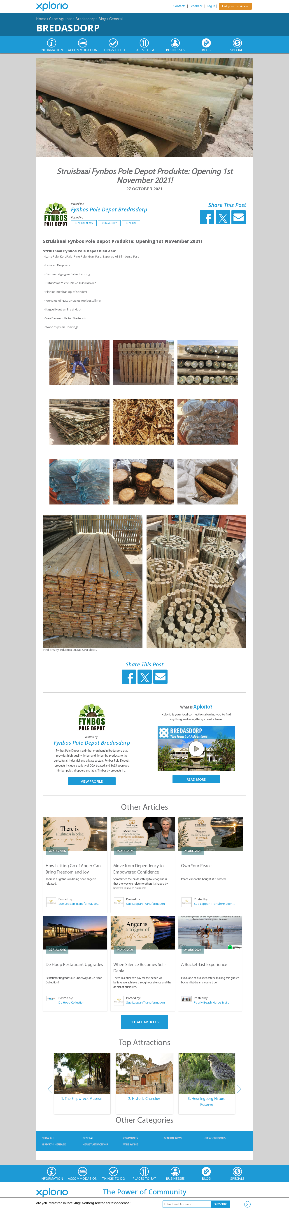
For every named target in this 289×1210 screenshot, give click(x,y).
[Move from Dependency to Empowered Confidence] (143, 834)
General (116, 18)
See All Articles (144, 1022)
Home (41, 18)
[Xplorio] (55, 6)
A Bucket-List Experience (204, 964)
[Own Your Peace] (210, 834)
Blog (102, 18)
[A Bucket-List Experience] (210, 932)
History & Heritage (54, 1144)
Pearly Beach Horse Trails (211, 1002)
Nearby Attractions (95, 1144)
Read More (196, 779)
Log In (211, 6)
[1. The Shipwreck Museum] (82, 1073)
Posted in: (77, 217)
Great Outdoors (215, 1138)
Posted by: (77, 203)
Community (109, 223)
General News (84, 223)
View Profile (92, 781)
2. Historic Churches (144, 1098)
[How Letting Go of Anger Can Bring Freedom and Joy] (75, 834)
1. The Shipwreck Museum (82, 1098)
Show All (48, 1138)
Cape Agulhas (60, 18)
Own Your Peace (196, 865)
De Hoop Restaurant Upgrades (74, 964)
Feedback (196, 6)
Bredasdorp (85, 18)
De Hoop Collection (71, 1002)
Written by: (92, 737)
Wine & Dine (130, 1144)
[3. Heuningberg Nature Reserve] (207, 1073)
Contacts (179, 6)
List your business (235, 6)
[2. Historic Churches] (144, 1073)
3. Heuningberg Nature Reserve (206, 1101)
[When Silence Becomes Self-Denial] (143, 933)
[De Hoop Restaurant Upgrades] (75, 933)
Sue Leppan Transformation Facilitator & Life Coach (79, 904)
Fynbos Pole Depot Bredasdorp (109, 209)
